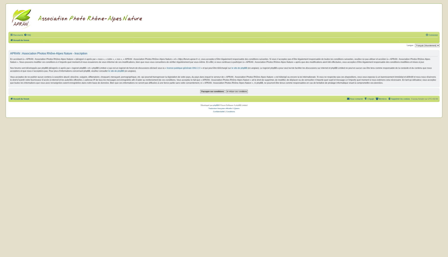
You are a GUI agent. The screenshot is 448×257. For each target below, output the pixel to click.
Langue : (410, 45)
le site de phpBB (239, 68)
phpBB (216, 105)
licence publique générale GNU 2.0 (183, 68)
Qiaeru (237, 108)
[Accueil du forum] (81, 18)
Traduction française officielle (220, 108)
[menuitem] (27, 35)
